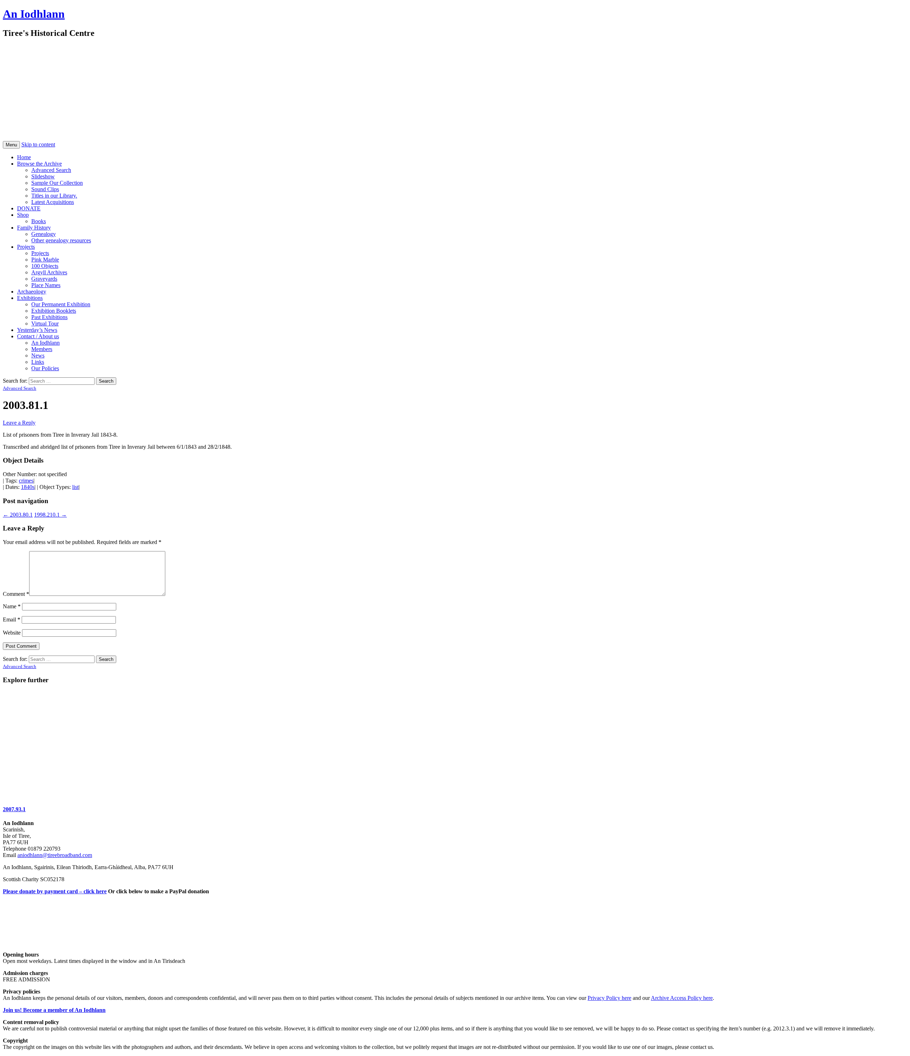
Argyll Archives (49, 272)
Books (38, 221)
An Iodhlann (34, 13)
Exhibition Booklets (53, 311)
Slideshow (43, 176)
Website (12, 633)
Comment (16, 594)
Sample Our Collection (57, 183)
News (37, 355)
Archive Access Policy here (682, 998)
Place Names (45, 285)
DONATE (29, 208)
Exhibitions (30, 298)
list (75, 487)
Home (24, 157)
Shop (23, 215)
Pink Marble (45, 260)
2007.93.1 (14, 809)
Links (37, 362)
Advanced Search (51, 170)
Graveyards (44, 279)
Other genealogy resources (61, 240)
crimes (26, 481)
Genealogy (43, 234)
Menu (11, 144)
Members (41, 349)
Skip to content (38, 144)
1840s (27, 487)
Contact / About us (38, 336)
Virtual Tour (45, 323)
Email (11, 619)
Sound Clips (45, 189)
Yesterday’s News (37, 330)
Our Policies (45, 368)
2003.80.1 (18, 515)
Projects (26, 247)
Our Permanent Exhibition (60, 304)
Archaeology (31, 292)
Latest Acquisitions (52, 202)
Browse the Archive (39, 164)
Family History (34, 228)
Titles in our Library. (54, 196)
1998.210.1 (50, 515)
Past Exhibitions (49, 317)
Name (12, 606)
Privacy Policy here (609, 998)
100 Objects (44, 266)
